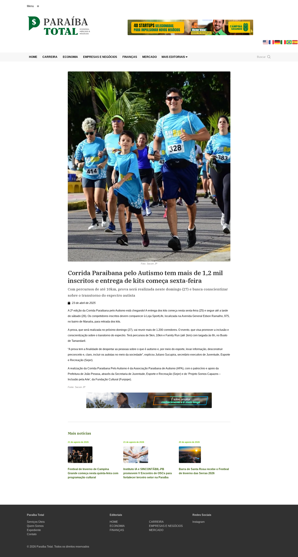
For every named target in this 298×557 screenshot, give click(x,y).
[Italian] (283, 41)
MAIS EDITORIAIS (174, 56)
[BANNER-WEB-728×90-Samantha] (149, 400)
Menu (30, 6)
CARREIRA (49, 56)
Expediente (34, 530)
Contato (32, 534)
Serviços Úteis (36, 521)
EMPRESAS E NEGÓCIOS (100, 56)
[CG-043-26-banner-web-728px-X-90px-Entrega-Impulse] (190, 27)
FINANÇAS (129, 56)
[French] (272, 41)
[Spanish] (295, 41)
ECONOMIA (70, 56)
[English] (266, 41)
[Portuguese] (289, 41)
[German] (277, 41)
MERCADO (149, 56)
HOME (33, 56)
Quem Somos (35, 525)
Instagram (198, 521)
